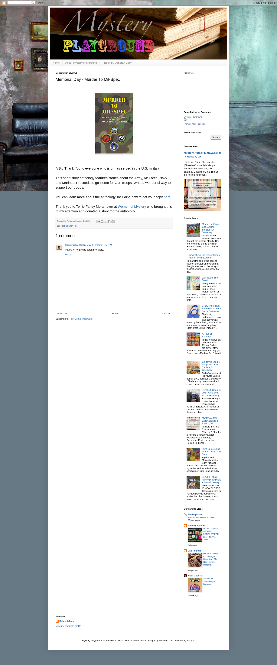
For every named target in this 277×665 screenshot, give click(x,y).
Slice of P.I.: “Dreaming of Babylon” (209, 581)
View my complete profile (68, 626)
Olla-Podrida (194, 550)
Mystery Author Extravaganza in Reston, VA (210, 421)
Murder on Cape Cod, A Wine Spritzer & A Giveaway (210, 228)
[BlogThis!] (102, 221)
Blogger (190, 640)
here (167, 197)
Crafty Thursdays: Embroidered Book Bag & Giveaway (211, 309)
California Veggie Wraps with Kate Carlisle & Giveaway (211, 366)
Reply (68, 254)
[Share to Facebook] (109, 221)
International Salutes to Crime (201, 517)
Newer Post (62, 313)
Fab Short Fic (70, 226)
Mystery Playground (193, 117)
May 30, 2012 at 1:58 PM (99, 245)
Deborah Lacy (66, 621)
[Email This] (98, 221)
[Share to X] (105, 221)
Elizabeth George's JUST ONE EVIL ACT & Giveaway (211, 393)
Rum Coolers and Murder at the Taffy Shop (211, 452)
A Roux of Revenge (207, 335)
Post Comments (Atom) (81, 319)
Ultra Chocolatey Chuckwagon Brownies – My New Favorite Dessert (211, 559)
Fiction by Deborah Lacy (117, 62)
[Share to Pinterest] (113, 221)
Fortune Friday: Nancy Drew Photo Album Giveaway (211, 480)
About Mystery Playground (81, 62)
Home (56, 62)
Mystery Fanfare (196, 525)
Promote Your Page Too (194, 124)
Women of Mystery (132, 206)
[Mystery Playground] (185, 120)
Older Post (166, 313)
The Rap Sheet (195, 514)
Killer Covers (195, 575)
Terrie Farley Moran (75, 245)
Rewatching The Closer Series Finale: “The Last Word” (204, 256)
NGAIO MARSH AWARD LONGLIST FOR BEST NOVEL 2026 (211, 534)
